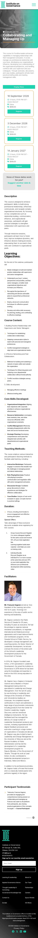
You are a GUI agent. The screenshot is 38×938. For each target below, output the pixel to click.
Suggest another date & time (19, 184)
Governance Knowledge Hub (11, 892)
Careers (27, 892)
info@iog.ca (6, 853)
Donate (4, 903)
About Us (28, 877)
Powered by (29, 817)
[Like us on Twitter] (17, 932)
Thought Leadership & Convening (9, 889)
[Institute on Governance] (10, 4)
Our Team (28, 882)
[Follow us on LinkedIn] (21, 932)
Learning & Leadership (9, 877)
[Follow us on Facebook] (13, 932)
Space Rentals (29, 897)
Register (19, 111)
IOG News (28, 903)
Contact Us (5, 897)
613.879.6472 (7, 855)
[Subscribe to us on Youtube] (25, 932)
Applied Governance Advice (11, 882)
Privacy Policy (19, 928)
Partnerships (29, 887)
